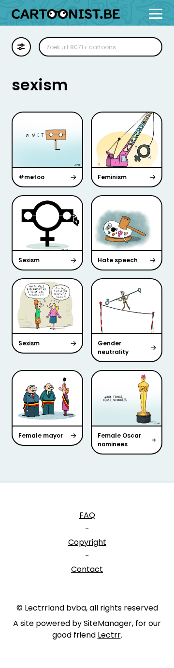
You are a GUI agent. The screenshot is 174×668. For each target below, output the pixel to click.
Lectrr (109, 634)
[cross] (149, 47)
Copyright (87, 542)
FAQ (87, 515)
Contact (87, 569)
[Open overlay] (155, 14)
